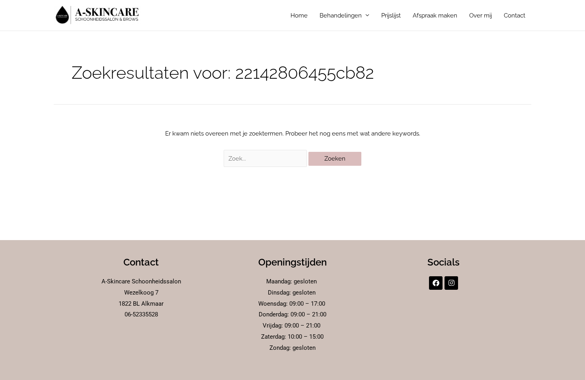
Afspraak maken (435, 15)
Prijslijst (391, 15)
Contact (514, 15)
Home (299, 15)
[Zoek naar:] (266, 158)
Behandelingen (341, 15)
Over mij (480, 15)
